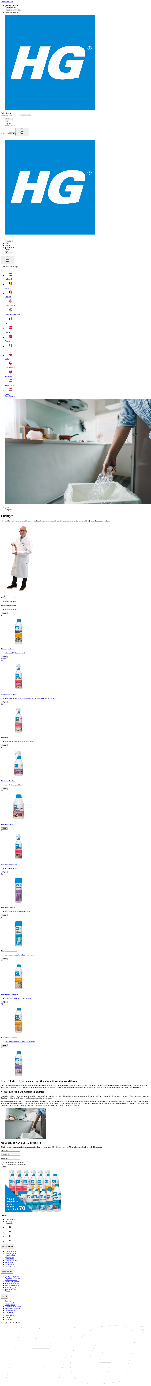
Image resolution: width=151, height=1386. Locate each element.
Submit (4, 1166)
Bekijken (4, 613)
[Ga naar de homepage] (75, 63)
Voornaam (4, 1150)
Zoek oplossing (6, 113)
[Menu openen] (1, 137)
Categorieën (5, 596)
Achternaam (5, 1154)
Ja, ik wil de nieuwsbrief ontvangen (12, 1162)
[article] (75, 625)
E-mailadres (5, 1158)
